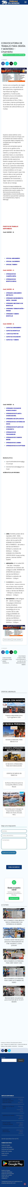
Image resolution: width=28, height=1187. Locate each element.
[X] (11, 63)
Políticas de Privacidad (7, 1149)
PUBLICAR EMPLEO (14, 867)
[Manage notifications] (25, 1184)
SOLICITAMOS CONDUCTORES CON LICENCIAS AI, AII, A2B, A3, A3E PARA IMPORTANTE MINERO (21, 660)
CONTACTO (4, 1155)
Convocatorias (7, 639)
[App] (9, 1050)
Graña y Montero (17, 639)
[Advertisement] (14, 23)
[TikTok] (5, 1050)
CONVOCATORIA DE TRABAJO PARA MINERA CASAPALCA (7, 660)
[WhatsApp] (15, 63)
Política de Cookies (6, 1151)
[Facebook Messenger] (7, 63)
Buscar (3, 1058)
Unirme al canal (14, 898)
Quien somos (5, 1153)
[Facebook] (3, 63)
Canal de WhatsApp (6, 1147)
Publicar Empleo (5, 1145)
